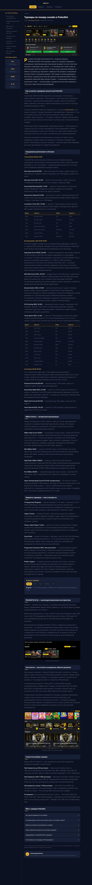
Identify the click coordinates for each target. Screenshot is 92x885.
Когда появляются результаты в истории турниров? (41, 830)
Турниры (32, 7)
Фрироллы (41, 7)
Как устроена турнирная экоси (10, 17)
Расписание (58, 7)
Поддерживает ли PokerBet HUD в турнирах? (39, 835)
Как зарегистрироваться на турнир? (36, 815)
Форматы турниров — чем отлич (12, 32)
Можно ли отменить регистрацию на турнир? (39, 825)
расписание (69, 110)
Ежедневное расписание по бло (12, 22)
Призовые (49, 7)
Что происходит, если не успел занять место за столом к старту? (45, 820)
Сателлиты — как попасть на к (11, 42)
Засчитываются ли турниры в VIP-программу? (39, 840)
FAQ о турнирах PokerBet (10, 52)
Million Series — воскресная (10, 27)
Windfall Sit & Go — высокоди (11, 37)
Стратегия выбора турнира (11, 47)
